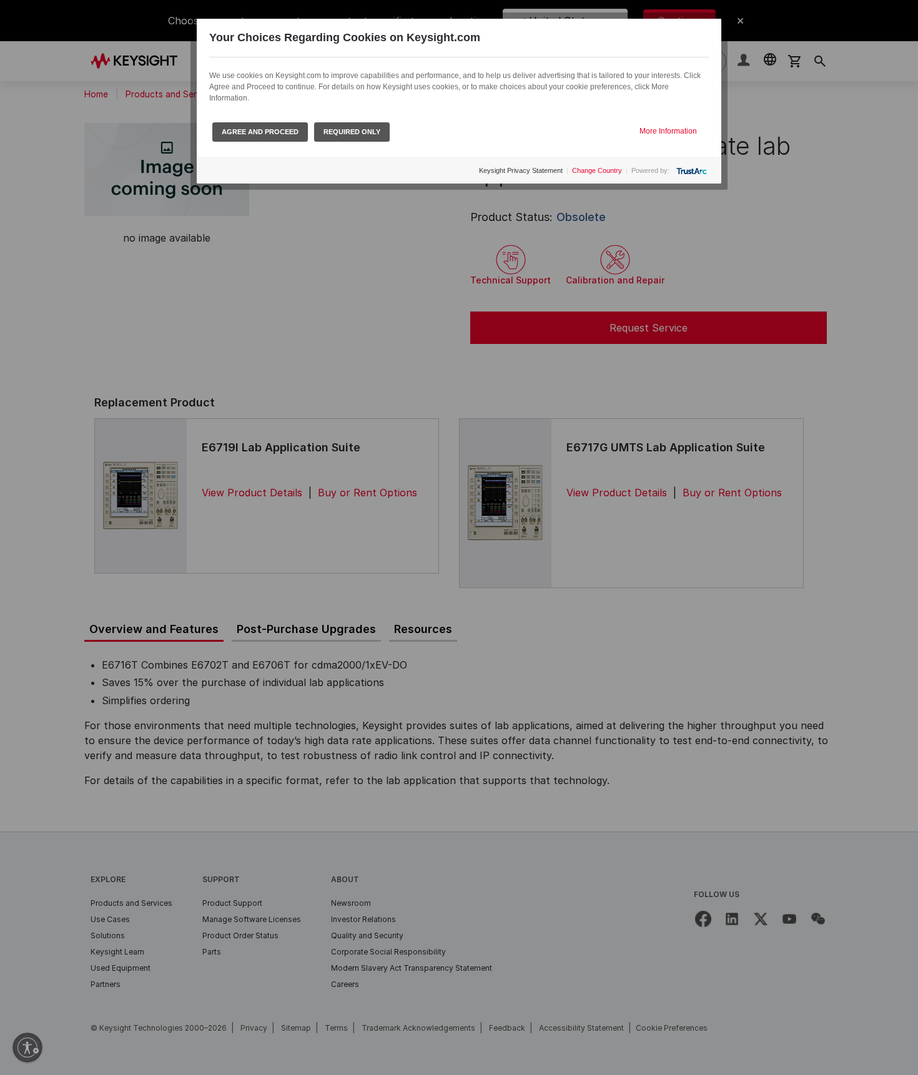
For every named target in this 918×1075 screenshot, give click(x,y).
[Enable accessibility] (27, 1048)
